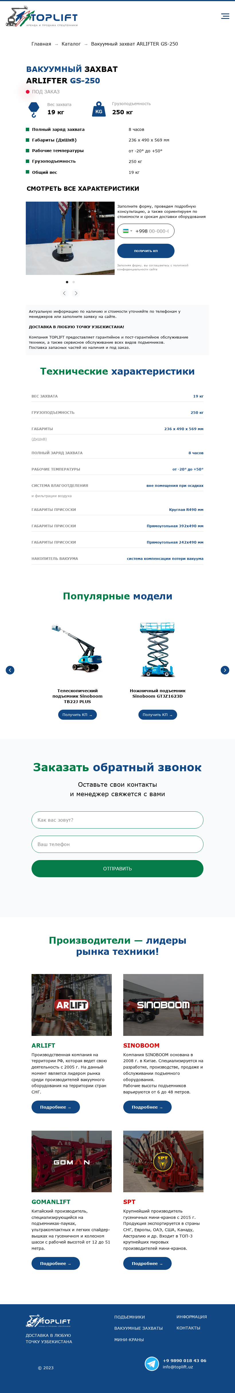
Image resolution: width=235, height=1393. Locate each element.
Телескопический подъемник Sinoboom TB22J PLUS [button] (77, 696)
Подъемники (129, 1317)
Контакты (188, 1327)
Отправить (117, 868)
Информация (192, 1316)
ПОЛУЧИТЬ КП (146, 251)
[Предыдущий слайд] (10, 670)
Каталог (71, 43)
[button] (72, 1045)
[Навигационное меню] (225, 16)
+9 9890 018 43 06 (184, 1360)
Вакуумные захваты (138, 1328)
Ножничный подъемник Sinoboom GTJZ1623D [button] (157, 693)
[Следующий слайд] (225, 670)
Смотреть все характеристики (83, 188)
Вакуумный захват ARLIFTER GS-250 (134, 43)
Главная (41, 43)
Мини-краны (129, 1339)
